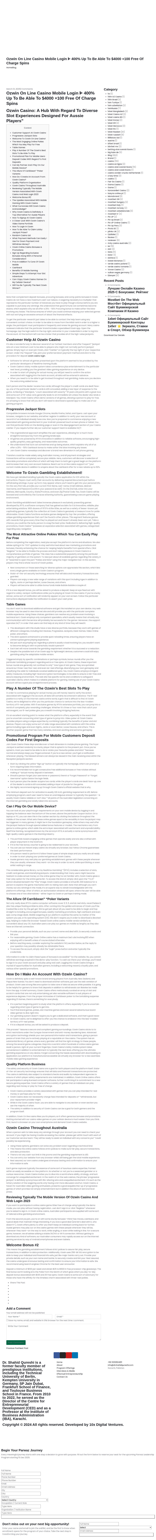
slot (109, 249)
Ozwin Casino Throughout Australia (29, 185)
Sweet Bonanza (115, 260)
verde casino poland (117, 263)
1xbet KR (112, 123)
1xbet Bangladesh (116, 111)
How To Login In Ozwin (22, 226)
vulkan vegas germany (118, 272)
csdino (111, 178)
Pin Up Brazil (113, 219)
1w (109, 93)
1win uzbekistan (115, 105)
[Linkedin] (75, 1355)
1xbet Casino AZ (115, 114)
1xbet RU (112, 128)
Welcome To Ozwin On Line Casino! (29, 138)
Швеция (111, 275)
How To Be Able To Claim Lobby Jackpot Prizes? (27, 231)
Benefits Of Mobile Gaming (25, 270)
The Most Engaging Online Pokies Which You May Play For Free (28, 143)
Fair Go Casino (115, 181)
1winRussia (112, 108)
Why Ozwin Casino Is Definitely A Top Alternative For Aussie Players (28, 213)
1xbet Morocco (115, 126)
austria (111, 140)
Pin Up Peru (113, 225)
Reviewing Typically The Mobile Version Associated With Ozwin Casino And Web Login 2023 (27, 191)
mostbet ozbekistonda (119, 211)
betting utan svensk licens (120, 149)
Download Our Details (114, 335)
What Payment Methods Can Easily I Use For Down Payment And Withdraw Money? (29, 241)
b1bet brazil (113, 143)
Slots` (110, 254)
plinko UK (112, 231)
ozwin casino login (36, 355)
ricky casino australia (118, 243)
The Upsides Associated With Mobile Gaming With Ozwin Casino (29, 202)
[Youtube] (69, 1355)
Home (9, 67)
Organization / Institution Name (16, 1509)
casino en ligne (115, 164)
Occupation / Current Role (14, 1503)
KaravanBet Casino (117, 190)
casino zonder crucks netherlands (124, 172)
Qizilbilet (112, 234)
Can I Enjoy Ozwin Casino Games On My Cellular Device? (29, 281)
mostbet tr (113, 213)
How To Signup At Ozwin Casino (27, 217)
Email (3, 1483)
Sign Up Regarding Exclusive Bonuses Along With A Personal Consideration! (27, 256)
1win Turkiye (113, 102)
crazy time (113, 175)
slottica (111, 257)
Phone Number (8, 1477)
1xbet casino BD (115, 117)
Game (111, 187)
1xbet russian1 (114, 134)
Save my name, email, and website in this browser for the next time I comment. (46, 1320)
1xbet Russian (114, 131)
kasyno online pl (115, 193)
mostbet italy (114, 205)
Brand (110, 158)
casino (111, 161)
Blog (14, 67)
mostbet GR (113, 199)
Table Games (18, 147)
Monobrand (113, 196)
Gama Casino (114, 184)
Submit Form (116, 1534)
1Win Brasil (112, 99)
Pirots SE (112, 228)
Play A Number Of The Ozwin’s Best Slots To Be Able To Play (29, 152)
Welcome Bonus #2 (21, 197)
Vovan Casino (114, 269)
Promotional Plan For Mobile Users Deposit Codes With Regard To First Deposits (29, 159)
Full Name (6, 1470)
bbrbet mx (113, 146)
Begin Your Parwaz (78, 1516)
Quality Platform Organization (26, 182)
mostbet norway (116, 208)
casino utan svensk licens (120, 167)
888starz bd (113, 137)
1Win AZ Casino (115, 96)
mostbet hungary (116, 202)
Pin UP (111, 216)
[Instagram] (63, 1355)
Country (5, 1496)
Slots (110, 252)
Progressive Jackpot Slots (24, 135)
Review (111, 237)
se (109, 246)
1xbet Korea (113, 120)
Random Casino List (21, 235)
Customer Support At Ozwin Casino (29, 132)
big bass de (113, 152)
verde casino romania (118, 266)
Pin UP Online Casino (117, 222)
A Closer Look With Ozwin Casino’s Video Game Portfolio (28, 222)
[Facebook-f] (57, 1355)
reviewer (112, 240)
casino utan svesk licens (119, 170)
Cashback (17, 267)
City (3, 1490)
